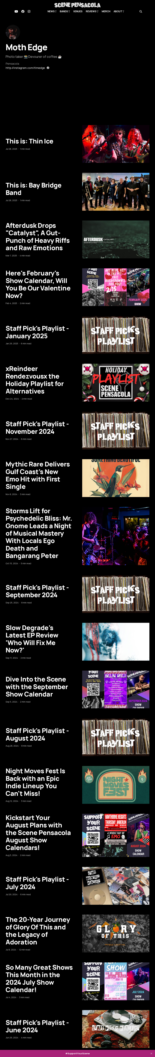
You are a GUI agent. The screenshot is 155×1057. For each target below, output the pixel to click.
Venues (77, 11)
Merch (106, 11)
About (118, 11)
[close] (151, 1053)
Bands (64, 11)
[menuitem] (16, 11)
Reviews (91, 11)
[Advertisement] (77, 102)
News (51, 11)
